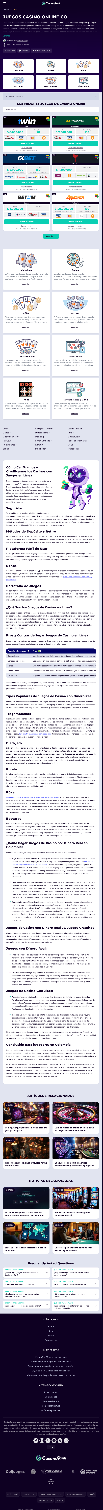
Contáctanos (51, 1396)
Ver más (49, 236)
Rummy (39, 444)
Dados (6, 432)
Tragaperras (74, 448)
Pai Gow (7, 440)
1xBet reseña (26, 187)
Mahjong (39, 436)
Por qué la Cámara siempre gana (51, 1357)
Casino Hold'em (75, 428)
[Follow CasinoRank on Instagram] (41, 1440)
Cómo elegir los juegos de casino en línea (51, 1361)
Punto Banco (9, 444)
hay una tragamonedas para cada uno (35, 734)
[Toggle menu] (4, 3)
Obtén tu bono (27, 143)
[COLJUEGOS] (15, 1471)
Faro (70, 432)
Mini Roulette (74, 436)
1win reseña (26, 147)
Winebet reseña (75, 187)
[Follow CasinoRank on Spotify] (60, 1440)
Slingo (6, 448)
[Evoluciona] (53, 1471)
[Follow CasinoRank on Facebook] (35, 1440)
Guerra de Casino (11, 436)
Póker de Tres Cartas (78, 440)
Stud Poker (40, 448)
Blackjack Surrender (45, 428)
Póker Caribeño (43, 440)
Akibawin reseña (75, 226)
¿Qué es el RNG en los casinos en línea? (51, 1370)
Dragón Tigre (41, 432)
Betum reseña (27, 226)
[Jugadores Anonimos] (33, 1471)
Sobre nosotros (51, 1392)
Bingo (6, 428)
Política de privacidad (51, 1410)
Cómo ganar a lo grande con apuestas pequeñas (51, 1366)
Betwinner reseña (75, 147)
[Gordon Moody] (88, 1471)
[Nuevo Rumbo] (73, 1471)
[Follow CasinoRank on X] (47, 1440)
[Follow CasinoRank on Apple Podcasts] (66, 1440)
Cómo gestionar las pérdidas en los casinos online (51, 1375)
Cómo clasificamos (51, 1405)
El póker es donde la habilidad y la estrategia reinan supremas (32, 797)
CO (49, 1447)
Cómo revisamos (51, 1401)
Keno (51, 1331)
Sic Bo (71, 444)
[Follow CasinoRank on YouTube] (54, 1440)
